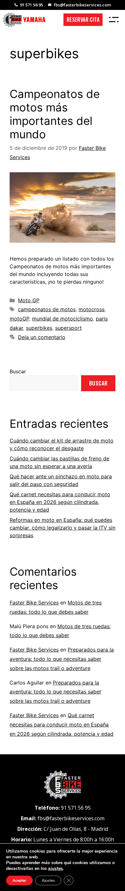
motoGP (19, 318)
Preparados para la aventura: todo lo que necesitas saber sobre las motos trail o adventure (62, 658)
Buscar (18, 371)
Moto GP (28, 300)
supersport (68, 328)
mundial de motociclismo (62, 318)
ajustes (55, 868)
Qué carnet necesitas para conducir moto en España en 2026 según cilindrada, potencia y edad (60, 502)
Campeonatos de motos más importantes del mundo (55, 114)
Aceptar (19, 880)
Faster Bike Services (34, 602)
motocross (91, 309)
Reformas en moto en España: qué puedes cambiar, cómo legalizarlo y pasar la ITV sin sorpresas (62, 528)
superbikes (39, 328)
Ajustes (48, 880)
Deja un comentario (41, 337)
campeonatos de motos (47, 309)
